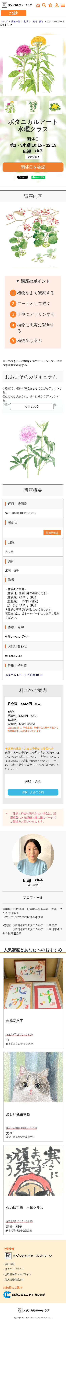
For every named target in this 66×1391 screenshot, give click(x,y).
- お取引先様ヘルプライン (17, 1274)
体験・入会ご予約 (33, 792)
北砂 (26, 21)
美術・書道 (37, 21)
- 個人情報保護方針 (13, 1279)
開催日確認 (52, 532)
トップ (4, 21)
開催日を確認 (33, 167)
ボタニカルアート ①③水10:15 (23, 675)
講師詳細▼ (34, 156)
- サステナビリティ (13, 1269)
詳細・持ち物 (34, 817)
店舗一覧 (15, 21)
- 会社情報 (8, 1264)
